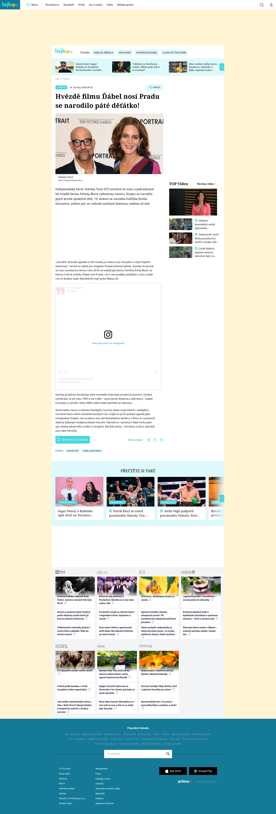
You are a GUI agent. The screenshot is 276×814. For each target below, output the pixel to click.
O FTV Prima (64, 768)
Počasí (165, 734)
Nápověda (100, 793)
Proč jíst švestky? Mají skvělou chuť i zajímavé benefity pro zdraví (159, 688)
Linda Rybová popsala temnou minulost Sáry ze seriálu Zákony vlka (206, 254)
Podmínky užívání (67, 788)
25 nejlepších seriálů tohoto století (74, 670)
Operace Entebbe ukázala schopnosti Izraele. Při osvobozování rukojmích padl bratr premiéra (158, 617)
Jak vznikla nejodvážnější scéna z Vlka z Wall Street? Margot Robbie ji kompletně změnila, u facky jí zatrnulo (74, 706)
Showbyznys (52, 4)
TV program (129, 734)
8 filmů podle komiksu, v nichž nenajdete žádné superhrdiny (72, 688)
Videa (110, 4)
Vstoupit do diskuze (74, 439)
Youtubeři (68, 4)
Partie (156, 734)
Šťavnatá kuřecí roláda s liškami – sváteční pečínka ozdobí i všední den (200, 631)
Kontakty (99, 783)
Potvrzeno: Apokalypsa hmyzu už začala (157, 598)
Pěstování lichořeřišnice (195, 739)
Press (98, 774)
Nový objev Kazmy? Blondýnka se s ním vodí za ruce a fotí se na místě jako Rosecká (116, 705)
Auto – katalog (76, 739)
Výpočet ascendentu (106, 743)
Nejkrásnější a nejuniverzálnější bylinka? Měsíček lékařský (157, 672)
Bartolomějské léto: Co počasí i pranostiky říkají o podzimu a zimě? (159, 703)
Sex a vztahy (96, 4)
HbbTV (62, 783)
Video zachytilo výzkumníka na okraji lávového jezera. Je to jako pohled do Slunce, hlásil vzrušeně (158, 631)
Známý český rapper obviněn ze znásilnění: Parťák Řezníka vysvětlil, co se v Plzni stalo (90, 68)
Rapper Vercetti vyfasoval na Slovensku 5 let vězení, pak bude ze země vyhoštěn (117, 689)
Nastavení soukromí (105, 803)
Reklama (63, 778)
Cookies (62, 793)
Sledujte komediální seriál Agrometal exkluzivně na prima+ (205, 228)
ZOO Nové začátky (201, 734)
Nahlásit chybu (65, 803)
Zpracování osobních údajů (108, 788)
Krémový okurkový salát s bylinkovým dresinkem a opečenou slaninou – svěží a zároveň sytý (200, 615)
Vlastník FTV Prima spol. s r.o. (72, 798)
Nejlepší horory (112, 734)
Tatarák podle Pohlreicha (154, 739)
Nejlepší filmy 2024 (92, 734)
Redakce (99, 798)
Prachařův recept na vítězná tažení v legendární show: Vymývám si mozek (116, 615)
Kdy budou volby (180, 734)
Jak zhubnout (72, 734)
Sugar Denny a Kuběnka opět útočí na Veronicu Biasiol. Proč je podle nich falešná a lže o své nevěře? (77, 513)
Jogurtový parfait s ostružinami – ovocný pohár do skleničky (200, 598)
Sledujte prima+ (125, 4)
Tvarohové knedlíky (129, 743)
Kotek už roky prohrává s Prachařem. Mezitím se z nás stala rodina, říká (116, 600)
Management (101, 768)
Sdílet (156, 88)
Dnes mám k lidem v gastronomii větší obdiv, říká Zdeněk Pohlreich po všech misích (116, 631)
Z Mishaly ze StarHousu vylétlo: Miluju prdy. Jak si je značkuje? (146, 66)
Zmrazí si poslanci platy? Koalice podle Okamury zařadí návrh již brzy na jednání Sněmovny (73, 615)
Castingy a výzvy (103, 778)
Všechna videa (206, 183)
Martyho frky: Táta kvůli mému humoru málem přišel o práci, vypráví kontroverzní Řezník (114, 674)
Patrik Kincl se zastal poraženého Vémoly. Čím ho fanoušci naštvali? (129, 513)
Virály (81, 4)
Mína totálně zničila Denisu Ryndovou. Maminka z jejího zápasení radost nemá (203, 68)
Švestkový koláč (172, 743)
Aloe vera (175, 739)
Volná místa (64, 774)
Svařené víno (131, 739)
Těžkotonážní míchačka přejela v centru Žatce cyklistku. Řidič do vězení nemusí (73, 631)
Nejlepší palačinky (151, 743)
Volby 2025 (117, 739)
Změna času (144, 734)
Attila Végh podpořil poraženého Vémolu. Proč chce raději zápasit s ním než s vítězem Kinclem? (178, 513)
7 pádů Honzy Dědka (97, 739)
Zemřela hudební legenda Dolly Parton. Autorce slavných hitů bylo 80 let (74, 600)
